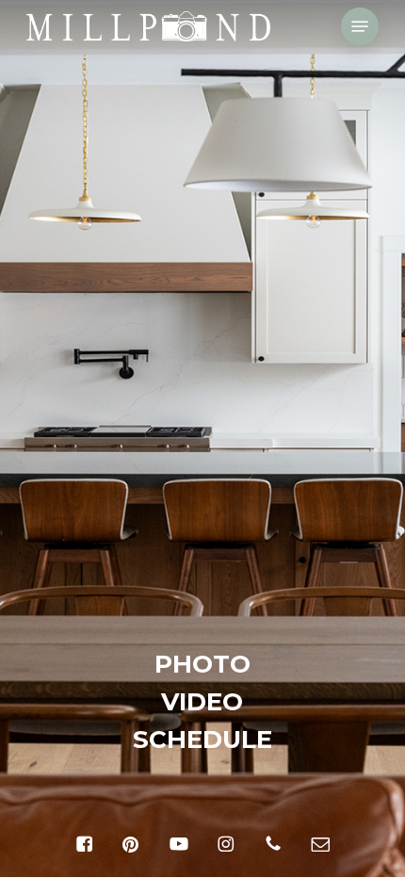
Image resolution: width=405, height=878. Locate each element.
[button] (360, 26)
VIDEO (202, 702)
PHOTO (202, 664)
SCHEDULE (202, 739)
